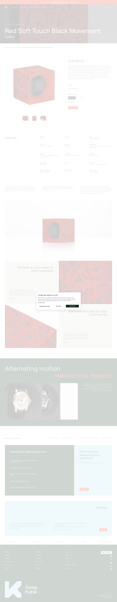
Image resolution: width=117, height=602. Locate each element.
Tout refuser (58, 306)
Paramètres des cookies (44, 306)
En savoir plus (41, 302)
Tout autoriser (72, 306)
